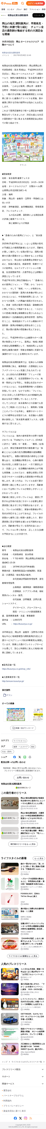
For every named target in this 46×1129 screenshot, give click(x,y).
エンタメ (10, 9)
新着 (3, 9)
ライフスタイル (19, 741)
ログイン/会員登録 (35, 3)
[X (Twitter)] (19, 757)
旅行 (25, 9)
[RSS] (30, 1118)
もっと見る (38, 858)
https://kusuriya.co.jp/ (22, 624)
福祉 (33, 747)
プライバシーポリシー (13, 1106)
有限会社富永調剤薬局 (11, 53)
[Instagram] (25, 1118)
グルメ (19, 9)
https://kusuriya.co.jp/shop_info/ (16, 669)
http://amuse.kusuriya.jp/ (13, 681)
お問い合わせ (23, 777)
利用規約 (7, 1101)
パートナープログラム (13, 1095)
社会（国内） (7, 752)
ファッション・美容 (37, 9)
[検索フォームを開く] (22, 3)
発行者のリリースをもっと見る (23, 844)
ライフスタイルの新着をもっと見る (23, 956)
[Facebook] (14, 757)
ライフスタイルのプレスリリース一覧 (27, 1062)
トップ (4, 1062)
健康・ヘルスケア (20, 747)
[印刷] (30, 757)
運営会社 (7, 1090)
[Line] (25, 757)
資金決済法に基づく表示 (14, 1111)
